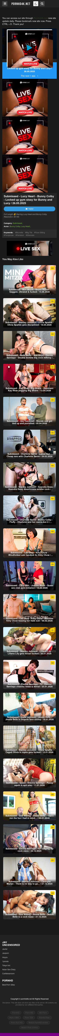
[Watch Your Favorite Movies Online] (21, 3)
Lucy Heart (25, 226)
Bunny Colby (15, 226)
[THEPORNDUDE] (4, 60)
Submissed (17, 223)
